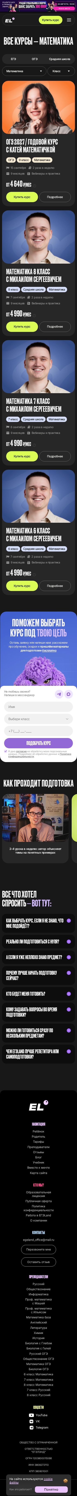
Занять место (64, 8)
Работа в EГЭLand (38, 1215)
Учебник (38, 1162)
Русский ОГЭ (38, 1353)
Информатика (38, 1294)
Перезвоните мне (38, 1249)
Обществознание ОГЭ (38, 1358)
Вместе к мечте (38, 1167)
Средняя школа (59, 59)
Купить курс (50, 20)
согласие (21, 751)
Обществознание (38, 1289)
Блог (38, 1157)
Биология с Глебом (38, 1343)
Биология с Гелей (38, 1348)
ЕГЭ (13, 59)
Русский (38, 1284)
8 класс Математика (38, 1384)
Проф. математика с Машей (38, 1301)
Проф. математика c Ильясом (38, 1310)
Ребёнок (38, 1131)
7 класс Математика (38, 1379)
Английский (38, 1322)
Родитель (38, 1136)
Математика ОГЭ (38, 1364)
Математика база (38, 1317)
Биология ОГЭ (38, 1369)
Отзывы (38, 1152)
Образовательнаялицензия (38, 1194)
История (38, 1338)
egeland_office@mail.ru (38, 1239)
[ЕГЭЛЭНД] (10, 19)
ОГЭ (34, 59)
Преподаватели (38, 1147)
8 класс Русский (38, 1395)
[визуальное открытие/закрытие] (69, 921)
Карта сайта (38, 1173)
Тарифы (38, 1141)
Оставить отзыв (38, 1262)
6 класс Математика (38, 1374)
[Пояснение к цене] (34, 186)
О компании (38, 1220)
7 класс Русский (38, 1390)
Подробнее (55, 197)
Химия (38, 1333)
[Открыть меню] (69, 19)
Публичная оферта (38, 1201)
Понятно (51, 1489)
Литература (38, 1327)
